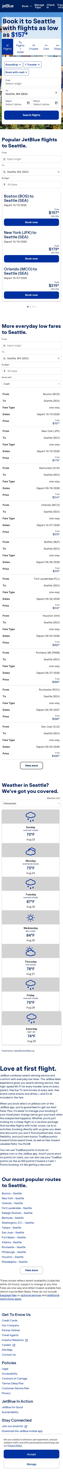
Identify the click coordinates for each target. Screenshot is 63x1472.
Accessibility (9, 1373)
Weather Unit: (53, 798)
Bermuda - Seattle (13, 1217)
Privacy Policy (14, 1445)
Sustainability (10, 1412)
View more (31, 1270)
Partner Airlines (11, 1330)
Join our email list (14, 1426)
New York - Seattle (13, 1198)
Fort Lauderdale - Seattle (17, 1208)
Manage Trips (39, 6)
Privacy (6, 1393)
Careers (8, 1345)
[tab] (7, 47)
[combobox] (33, 159)
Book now (31, 222)
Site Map (7, 1349)
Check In (51, 6)
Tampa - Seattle (11, 1227)
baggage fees (8, 1295)
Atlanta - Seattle (12, 1242)
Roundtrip (12, 64)
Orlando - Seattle (12, 1203)
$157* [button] (19, 34)
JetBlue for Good (12, 1407)
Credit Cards (9, 1320)
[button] (32, 64)
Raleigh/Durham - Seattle (17, 1212)
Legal (5, 1368)
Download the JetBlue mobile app (22, 1431)
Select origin (13, 83)
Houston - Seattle (12, 1256)
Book (27, 6)
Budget (5, 178)
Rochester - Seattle (13, 1247)
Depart (9, 101)
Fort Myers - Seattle (14, 1237)
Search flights (31, 115)
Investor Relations (15, 1340)
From (8, 80)
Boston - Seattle (12, 1193)
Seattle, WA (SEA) (17, 93)
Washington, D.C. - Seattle (18, 1222)
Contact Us (9, 1354)
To (7, 91)
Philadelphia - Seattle (14, 1261)
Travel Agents (10, 1335)
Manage (31, 1464)
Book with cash (15, 72)
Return (36, 101)
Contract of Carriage (14, 1378)
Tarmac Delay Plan (13, 1383)
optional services (30, 1295)
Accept (31, 1454)
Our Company (10, 1325)
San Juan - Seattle (13, 1232)
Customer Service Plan (15, 1388)
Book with (7, 377)
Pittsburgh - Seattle (14, 1252)
